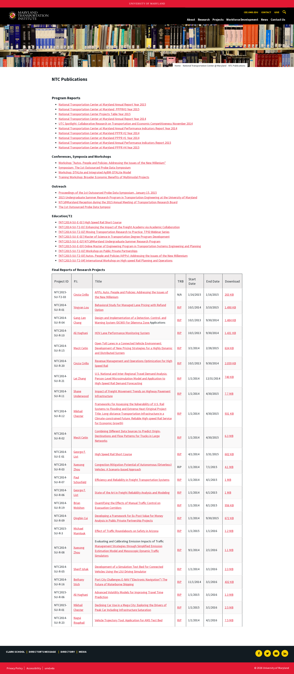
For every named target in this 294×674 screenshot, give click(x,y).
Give (276, 12)
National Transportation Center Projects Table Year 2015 (94, 114)
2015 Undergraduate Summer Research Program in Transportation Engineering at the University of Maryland (128, 197)
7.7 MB (229, 394)
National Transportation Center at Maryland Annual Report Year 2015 (102, 104)
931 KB (229, 414)
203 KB (229, 295)
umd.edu (49, 668)
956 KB (229, 505)
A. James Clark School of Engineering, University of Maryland (31, 11)
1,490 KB (230, 307)
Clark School (15, 651)
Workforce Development (242, 19)
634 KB (229, 348)
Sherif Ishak (81, 569)
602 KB (229, 454)
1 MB (228, 480)
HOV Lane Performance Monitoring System (122, 333)
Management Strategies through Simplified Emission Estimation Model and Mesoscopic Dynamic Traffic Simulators (128, 551)
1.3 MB (229, 595)
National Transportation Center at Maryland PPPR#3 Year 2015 (99, 109)
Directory (68, 651)
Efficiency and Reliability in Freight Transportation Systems (132, 480)
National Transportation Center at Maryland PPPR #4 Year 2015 (99, 147)
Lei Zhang (80, 378)
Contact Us (278, 19)
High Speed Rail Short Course (113, 454)
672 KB (229, 518)
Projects (218, 19)
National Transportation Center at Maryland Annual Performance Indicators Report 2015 (115, 143)
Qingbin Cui (81, 518)
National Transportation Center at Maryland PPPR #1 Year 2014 (99, 138)
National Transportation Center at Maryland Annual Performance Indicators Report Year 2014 (118, 128)
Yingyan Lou (81, 307)
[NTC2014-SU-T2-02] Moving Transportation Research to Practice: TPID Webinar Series (114, 232)
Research (204, 19)
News (264, 19)
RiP (179, 320)
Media (82, 651)
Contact (266, 12)
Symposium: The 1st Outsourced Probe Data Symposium (95, 167)
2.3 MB (229, 569)
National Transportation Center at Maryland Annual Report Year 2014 (102, 119)
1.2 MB (229, 531)
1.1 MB (229, 550)
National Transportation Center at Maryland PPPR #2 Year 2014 (99, 133)
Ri (178, 307)
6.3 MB (229, 436)
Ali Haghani (81, 333)
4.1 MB (229, 467)
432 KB (229, 582)
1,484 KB (230, 320)
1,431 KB (230, 333)
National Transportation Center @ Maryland (204, 65)
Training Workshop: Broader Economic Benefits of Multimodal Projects (104, 177)
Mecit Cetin (81, 348)
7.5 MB (229, 620)
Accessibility (34, 668)
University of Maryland (147, 3)
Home (178, 65)
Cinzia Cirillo (81, 295)
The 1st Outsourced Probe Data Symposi (84, 207)
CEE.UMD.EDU (251, 12)
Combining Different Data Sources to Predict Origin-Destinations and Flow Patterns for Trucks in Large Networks (128, 436)
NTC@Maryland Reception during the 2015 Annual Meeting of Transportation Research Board (118, 202)
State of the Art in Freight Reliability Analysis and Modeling (132, 492)
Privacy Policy (15, 668)
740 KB (229, 377)
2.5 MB (229, 607)
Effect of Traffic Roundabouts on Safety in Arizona (126, 531)
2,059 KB (230, 363)
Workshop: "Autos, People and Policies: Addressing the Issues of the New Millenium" (112, 163)
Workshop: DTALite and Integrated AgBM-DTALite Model (95, 172)
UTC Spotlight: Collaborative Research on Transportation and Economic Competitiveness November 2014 (126, 123)
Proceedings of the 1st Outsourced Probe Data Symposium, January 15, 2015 (108, 193)
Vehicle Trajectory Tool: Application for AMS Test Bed (128, 620)
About (191, 19)
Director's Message (42, 651)
